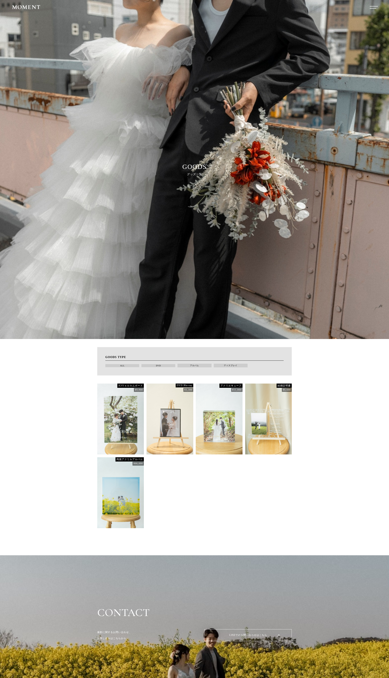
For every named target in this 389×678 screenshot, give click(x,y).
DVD (158, 366)
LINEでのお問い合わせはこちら (248, 635)
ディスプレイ (230, 365)
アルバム (194, 365)
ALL (122, 366)
